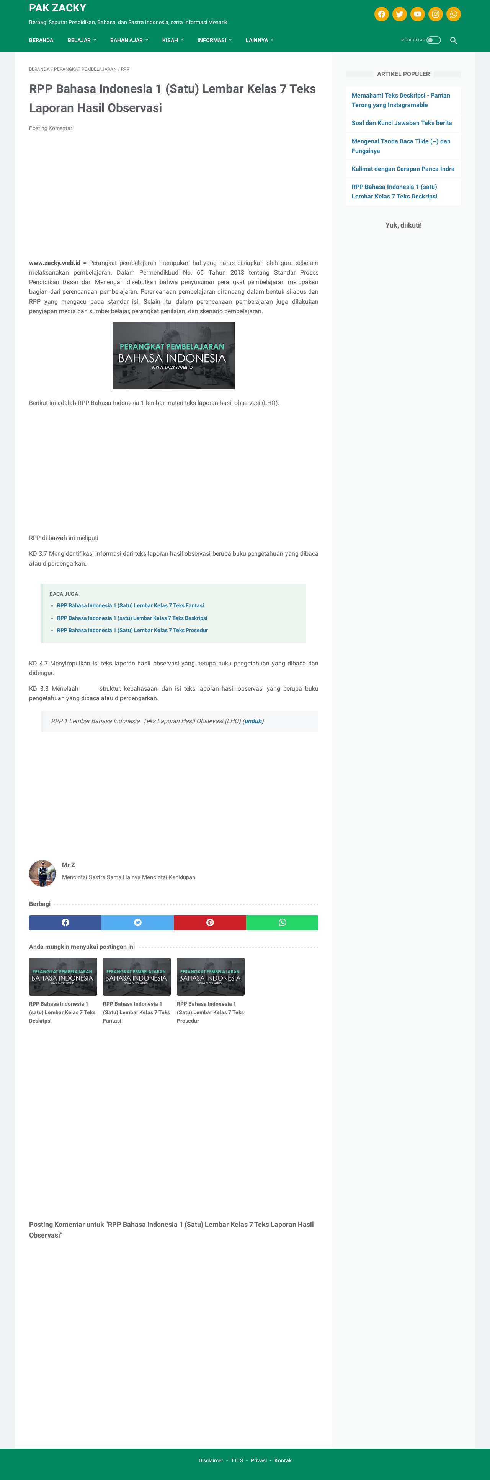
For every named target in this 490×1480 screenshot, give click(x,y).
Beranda (41, 40)
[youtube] (416, 14)
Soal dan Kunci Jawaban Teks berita (402, 123)
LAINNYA (257, 40)
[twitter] (398, 14)
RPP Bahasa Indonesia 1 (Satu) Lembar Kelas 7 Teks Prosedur (132, 630)
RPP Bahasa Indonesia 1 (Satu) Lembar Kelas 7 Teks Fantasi (130, 605)
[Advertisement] (173, 195)
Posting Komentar (50, 128)
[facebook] (380, 14)
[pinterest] (210, 922)
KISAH (170, 40)
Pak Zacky (57, 8)
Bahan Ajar (126, 40)
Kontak (283, 1460)
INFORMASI (212, 40)
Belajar (79, 40)
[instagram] (434, 14)
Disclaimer (211, 1460)
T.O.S (237, 1460)
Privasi (259, 1460)
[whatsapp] (452, 14)
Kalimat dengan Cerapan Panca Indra (403, 168)
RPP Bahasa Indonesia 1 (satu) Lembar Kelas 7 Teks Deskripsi (132, 618)
